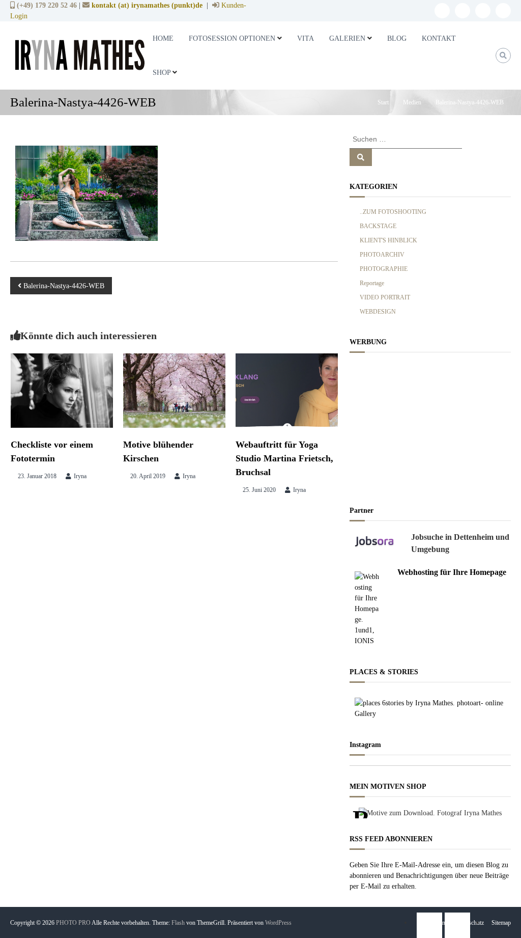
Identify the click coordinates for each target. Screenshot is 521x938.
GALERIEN (347, 38)
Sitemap (501, 922)
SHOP (161, 72)
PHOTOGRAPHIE (384, 268)
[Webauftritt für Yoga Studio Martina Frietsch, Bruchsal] (287, 390)
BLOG (397, 38)
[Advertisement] (430, 426)
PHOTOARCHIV (382, 254)
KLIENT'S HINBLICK (388, 240)
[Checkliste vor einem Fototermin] (62, 390)
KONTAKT (439, 38)
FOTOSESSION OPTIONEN (232, 38)
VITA (305, 38)
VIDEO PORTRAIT (385, 297)
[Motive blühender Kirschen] (174, 390)
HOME (163, 38)
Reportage (372, 283)
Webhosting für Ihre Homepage (451, 572)
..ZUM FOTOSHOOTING (393, 211)
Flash (178, 922)
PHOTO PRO (73, 922)
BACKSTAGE (378, 226)
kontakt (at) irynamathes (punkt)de (147, 5)
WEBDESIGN (378, 311)
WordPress (278, 922)
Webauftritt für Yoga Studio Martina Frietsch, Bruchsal (284, 458)
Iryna (80, 476)
